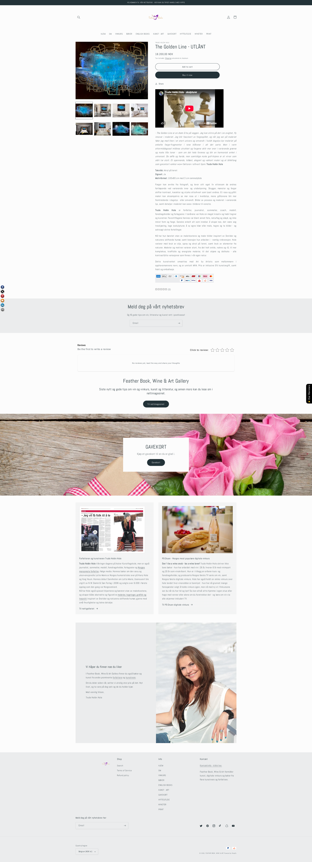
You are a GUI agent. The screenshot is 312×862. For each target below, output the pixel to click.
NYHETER (162, 804)
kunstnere (131, 677)
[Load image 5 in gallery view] (84, 129)
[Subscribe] (179, 323)
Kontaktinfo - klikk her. (211, 765)
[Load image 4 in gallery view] (139, 110)
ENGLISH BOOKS (165, 785)
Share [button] (161, 84)
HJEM (160, 765)
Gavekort (156, 462)
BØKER (161, 780)
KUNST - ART (163, 790)
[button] (79, 17)
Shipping (168, 58)
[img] (161, 289)
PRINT (161, 809)
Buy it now (187, 75)
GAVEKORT (162, 795)
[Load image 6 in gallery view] (102, 129)
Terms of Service (124, 770)
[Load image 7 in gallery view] (121, 129)
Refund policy (123, 775)
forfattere (117, 677)
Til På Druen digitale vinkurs (175, 604)
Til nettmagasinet (155, 404)
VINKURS (162, 775)
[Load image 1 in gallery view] (84, 110)
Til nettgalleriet (86, 608)
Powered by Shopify (230, 853)
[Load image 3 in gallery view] (121, 110)
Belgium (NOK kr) (85, 851)
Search (120, 765)
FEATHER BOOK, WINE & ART (214, 853)
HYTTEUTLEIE (164, 799)
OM (159, 770)
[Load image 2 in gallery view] (102, 110)
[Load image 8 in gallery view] (139, 129)
